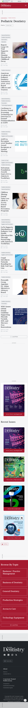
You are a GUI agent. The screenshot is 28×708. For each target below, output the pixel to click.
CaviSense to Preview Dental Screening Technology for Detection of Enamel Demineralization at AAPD (8, 115)
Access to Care (5, 160)
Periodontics (4, 133)
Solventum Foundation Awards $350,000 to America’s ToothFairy (6, 173)
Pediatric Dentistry (12, 17)
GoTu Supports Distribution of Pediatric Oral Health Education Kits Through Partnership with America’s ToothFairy (7, 235)
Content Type (8, 25)
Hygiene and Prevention (7, 136)
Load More (15, 336)
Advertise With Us (7, 673)
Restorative (4, 39)
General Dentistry (6, 35)
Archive (5, 544)
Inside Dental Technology (8, 685)
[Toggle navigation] (25, 5)
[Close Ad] (25, 700)
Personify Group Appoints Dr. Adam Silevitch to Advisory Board (5, 286)
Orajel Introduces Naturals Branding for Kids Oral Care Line (6, 263)
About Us (5, 671)
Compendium (6, 683)
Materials (4, 41)
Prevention (4, 103)
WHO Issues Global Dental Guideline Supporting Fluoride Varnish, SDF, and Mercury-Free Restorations (6, 317)
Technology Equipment (7, 105)
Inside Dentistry (4, 17)
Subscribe (9, 661)
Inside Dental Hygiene (8, 687)
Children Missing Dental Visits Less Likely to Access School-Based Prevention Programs (5, 201)
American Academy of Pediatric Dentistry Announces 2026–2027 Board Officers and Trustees (5, 81)
